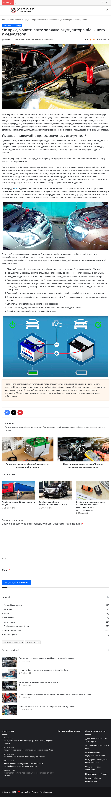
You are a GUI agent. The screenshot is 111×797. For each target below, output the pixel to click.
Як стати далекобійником (96, 774)
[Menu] (3, 11)
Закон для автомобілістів (13, 642)
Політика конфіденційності (69, 731)
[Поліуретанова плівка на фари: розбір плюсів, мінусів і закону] (9, 662)
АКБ (16, 188)
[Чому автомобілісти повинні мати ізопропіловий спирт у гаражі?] (9, 710)
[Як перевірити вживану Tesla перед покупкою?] (9, 686)
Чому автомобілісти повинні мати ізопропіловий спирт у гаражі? (47, 706)
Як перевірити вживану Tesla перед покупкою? (34, 3)
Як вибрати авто (33, 642)
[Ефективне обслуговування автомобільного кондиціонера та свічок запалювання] (9, 698)
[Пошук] (107, 11)
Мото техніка (9, 622)
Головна (7, 20)
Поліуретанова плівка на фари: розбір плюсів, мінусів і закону (46, 658)
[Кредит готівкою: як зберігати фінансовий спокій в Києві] (9, 674)
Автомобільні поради (20, 20)
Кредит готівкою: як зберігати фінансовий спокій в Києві (43, 670)
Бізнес (6, 614)
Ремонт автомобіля (12, 630)
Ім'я (5, 558)
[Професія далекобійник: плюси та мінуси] (18, 490)
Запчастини (9, 618)
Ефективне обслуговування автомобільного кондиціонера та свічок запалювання (55, 694)
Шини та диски (10, 635)
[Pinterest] (20, 412)
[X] (13, 412)
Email (6, 570)
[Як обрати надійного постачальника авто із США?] (55, 490)
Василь (7, 40)
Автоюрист (8, 609)
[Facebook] (7, 412)
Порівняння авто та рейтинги (16, 626)
